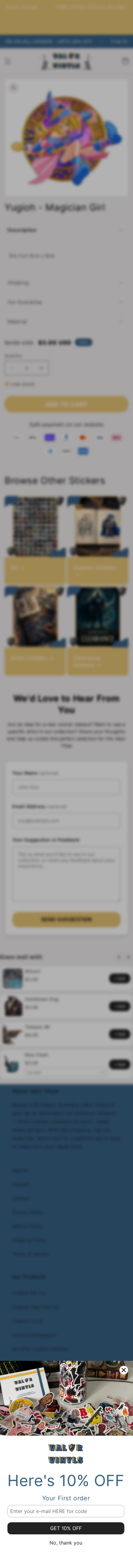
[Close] (123, 1370)
